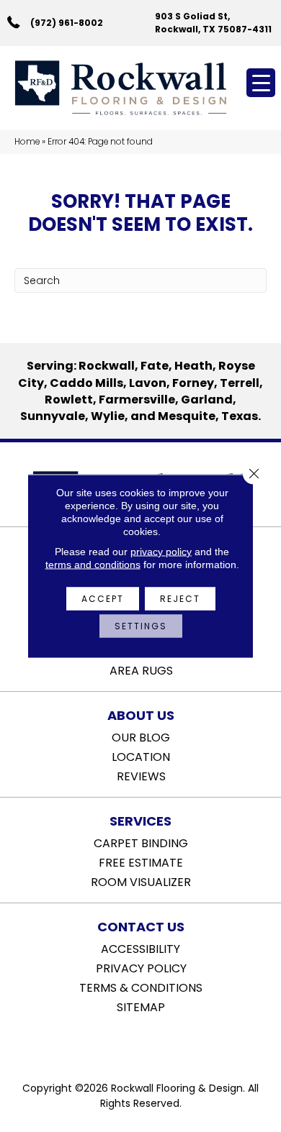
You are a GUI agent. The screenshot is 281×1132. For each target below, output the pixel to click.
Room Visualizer (141, 881)
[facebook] (125, 1043)
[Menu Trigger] (260, 82)
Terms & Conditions (140, 987)
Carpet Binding (141, 842)
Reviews (141, 775)
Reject (180, 599)
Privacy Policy (141, 967)
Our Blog (141, 736)
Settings (141, 626)
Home (27, 141)
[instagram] (150, 1043)
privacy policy (161, 551)
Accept (102, 599)
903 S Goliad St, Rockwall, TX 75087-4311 (213, 22)
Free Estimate (141, 861)
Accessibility (140, 948)
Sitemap (141, 1006)
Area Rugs (141, 669)
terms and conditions (92, 564)
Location (141, 756)
